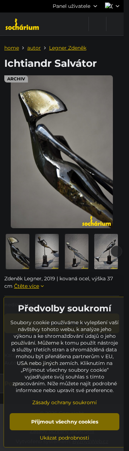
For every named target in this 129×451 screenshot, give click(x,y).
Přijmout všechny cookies (64, 422)
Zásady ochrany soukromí (64, 402)
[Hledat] (97, 24)
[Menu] (115, 24)
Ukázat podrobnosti (64, 438)
